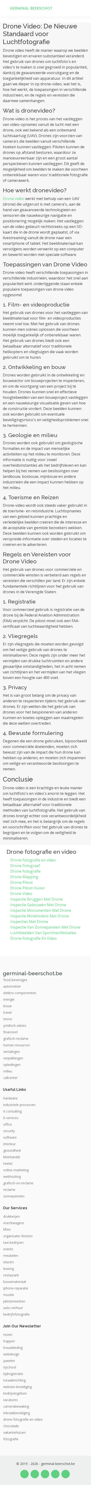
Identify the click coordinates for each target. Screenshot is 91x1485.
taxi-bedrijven (13, 1242)
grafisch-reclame (15, 1038)
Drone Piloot (21, 882)
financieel (10, 1032)
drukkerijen (11, 1216)
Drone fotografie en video (33, 860)
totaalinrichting (14, 1380)
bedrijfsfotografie (16, 1314)
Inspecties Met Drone (29, 921)
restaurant (11, 1275)
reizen (7, 1334)
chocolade (11, 1426)
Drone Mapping (24, 876)
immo (7, 1019)
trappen (9, 1341)
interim (8, 1262)
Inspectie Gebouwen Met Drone (38, 904)
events (8, 1249)
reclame (9, 1189)
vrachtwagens (13, 1223)
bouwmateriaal (14, 1281)
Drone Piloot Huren (27, 888)
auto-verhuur (13, 1307)
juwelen (9, 1360)
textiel (7, 1163)
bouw (7, 1006)
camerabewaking (16, 1406)
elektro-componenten (19, 993)
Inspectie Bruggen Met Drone (36, 899)
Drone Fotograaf (25, 865)
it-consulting (12, 1111)
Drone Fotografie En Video (33, 938)
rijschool (9, 1367)
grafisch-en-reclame (18, 1183)
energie (8, 999)
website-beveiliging (17, 1387)
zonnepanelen (13, 1196)
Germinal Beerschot (31, 8)
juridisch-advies (14, 1025)
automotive (12, 986)
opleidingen (12, 1064)
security (9, 1131)
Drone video (13, 198)
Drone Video (21, 893)
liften (7, 1229)
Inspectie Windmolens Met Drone (39, 916)
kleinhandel (11, 1157)
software (10, 1137)
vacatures (10, 1400)
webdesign (11, 1354)
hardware (10, 1098)
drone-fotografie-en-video (23, 1419)
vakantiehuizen (14, 1432)
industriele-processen (19, 1104)
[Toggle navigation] (81, 8)
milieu (7, 1071)
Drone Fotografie (25, 871)
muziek (8, 1294)
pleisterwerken (14, 1301)
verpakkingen (13, 1058)
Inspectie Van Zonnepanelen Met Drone (45, 927)
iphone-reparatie (15, 1288)
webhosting (12, 1176)
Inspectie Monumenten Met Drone (40, 910)
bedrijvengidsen (15, 1393)
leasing (8, 1268)
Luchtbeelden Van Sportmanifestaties (43, 932)
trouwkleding (13, 1347)
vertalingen (11, 1051)
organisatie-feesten (18, 1236)
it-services (10, 1118)
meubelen (10, 1255)
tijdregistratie (13, 1373)
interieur (9, 1144)
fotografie (10, 1439)
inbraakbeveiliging (16, 1413)
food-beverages (15, 980)
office (7, 1124)
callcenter (10, 1077)
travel (7, 1012)
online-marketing (16, 1170)
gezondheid (12, 1150)
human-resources (16, 1045)
